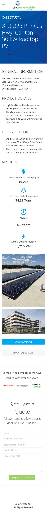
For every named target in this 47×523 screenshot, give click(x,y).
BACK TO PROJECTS (23, 352)
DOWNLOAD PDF (23, 341)
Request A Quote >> (22, 477)
